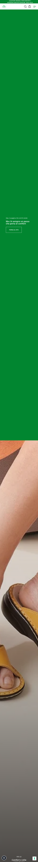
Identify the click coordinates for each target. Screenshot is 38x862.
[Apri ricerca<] (25, 6)
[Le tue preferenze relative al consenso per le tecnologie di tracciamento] (34, 858)
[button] (4, 858)
